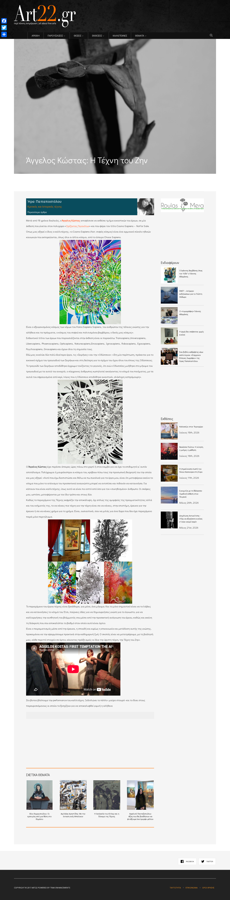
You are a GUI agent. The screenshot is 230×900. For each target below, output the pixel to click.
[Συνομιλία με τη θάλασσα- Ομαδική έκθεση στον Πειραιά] (169, 495)
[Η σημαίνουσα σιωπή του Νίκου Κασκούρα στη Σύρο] (169, 473)
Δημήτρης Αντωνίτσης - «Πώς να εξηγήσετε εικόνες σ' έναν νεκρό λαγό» (190, 518)
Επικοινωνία (192, 887)
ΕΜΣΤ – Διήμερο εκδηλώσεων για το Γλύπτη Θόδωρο (190, 293)
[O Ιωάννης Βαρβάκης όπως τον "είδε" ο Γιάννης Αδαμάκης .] (169, 274)
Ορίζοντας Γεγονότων (77, 226)
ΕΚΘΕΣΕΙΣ (97, 35)
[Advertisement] (53, 176)
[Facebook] (4, 21)
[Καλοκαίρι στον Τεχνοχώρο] (169, 430)
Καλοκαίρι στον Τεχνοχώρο (191, 426)
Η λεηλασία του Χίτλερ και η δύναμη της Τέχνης (106, 815)
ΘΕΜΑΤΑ (139, 35)
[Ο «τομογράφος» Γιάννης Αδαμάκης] (169, 315)
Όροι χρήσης (208, 887)
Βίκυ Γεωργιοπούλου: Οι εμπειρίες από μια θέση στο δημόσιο (39, 816)
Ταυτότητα (175, 887)
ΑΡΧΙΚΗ (36, 35)
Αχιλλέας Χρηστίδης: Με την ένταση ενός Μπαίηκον (73, 815)
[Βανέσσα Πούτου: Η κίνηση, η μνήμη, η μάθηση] (169, 451)
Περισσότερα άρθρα (37, 212)
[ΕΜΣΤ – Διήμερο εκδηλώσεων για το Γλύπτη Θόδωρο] (169, 295)
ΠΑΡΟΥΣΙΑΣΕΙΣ (55, 35)
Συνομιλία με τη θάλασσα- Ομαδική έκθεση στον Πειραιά (190, 493)
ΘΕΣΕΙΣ (77, 35)
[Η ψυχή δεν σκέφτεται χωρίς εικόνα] (169, 336)
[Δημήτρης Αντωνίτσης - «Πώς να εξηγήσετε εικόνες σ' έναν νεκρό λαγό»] (169, 520)
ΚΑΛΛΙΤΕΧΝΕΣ (120, 35)
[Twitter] (4, 27)
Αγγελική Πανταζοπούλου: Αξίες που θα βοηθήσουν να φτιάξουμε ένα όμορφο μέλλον (140, 816)
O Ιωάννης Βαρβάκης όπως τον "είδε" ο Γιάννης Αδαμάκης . (190, 273)
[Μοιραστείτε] (4, 34)
